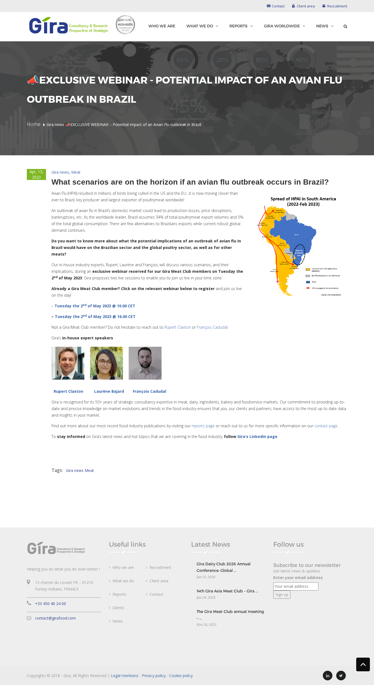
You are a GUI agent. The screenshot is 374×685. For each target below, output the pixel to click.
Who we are (161, 26)
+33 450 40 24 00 (50, 603)
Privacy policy (154, 675)
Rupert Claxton (178, 327)
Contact (156, 594)
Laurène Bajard (109, 391)
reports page (203, 425)
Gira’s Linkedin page (257, 436)
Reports (238, 26)
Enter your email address (298, 577)
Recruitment (160, 567)
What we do (199, 26)
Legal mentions (124, 675)
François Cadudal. (212, 327)
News (322, 26)
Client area (158, 580)
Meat (75, 172)
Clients (118, 607)
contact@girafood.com (55, 618)
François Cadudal (149, 391)
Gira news (60, 172)
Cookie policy (181, 675)
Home (34, 124)
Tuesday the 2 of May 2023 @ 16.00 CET (95, 316)
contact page (326, 425)
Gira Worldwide (282, 26)
